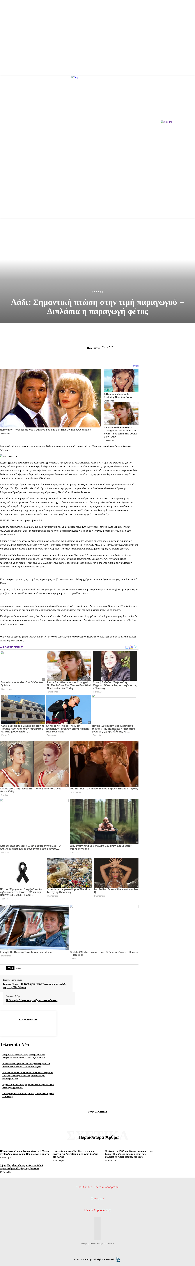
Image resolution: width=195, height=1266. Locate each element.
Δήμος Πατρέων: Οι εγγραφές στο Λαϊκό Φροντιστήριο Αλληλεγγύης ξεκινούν (21, 1167)
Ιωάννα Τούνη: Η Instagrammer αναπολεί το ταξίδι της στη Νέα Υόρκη (34, 985)
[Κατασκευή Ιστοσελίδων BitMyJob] (118, 1259)
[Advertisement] (97, 197)
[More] (50, 1027)
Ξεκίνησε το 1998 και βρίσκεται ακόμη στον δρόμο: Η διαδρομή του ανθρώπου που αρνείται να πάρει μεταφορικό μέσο (27, 1075)
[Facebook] (6, 1027)
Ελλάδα (97, 292)
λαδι (18, 968)
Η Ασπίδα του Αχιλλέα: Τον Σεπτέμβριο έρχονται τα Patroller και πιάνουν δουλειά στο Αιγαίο (26, 1065)
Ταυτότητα (97, 1198)
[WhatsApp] (39, 1027)
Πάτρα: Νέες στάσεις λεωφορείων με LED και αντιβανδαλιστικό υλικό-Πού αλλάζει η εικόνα (23, 1056)
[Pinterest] (28, 1027)
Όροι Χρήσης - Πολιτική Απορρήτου (97, 1187)
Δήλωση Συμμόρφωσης (97, 1210)
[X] (17, 1027)
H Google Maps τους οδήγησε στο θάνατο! (31, 1000)
